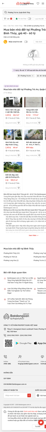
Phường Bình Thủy (12, 253)
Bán (5, 26)
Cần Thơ (11, 26)
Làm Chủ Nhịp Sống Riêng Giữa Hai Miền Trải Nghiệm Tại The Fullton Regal (19, 290)
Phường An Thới (10, 257)
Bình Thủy (18, 26)
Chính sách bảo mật (30, 411)
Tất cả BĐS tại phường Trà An (34, 26)
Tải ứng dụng (28, 4)
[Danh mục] (3, 3)
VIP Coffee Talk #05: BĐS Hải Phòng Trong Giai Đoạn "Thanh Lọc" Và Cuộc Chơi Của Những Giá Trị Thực (20, 301)
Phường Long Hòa (11, 260)
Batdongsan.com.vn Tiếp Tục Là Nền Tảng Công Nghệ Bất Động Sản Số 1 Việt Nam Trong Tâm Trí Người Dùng (20, 280)
